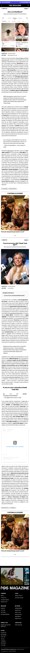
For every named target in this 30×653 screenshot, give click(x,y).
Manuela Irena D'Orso (12, 55)
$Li (4, 393)
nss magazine (18, 608)
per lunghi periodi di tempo (16, 313)
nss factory (4, 601)
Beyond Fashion (5, 614)
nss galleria (18, 614)
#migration (6, 99)
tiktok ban (4, 188)
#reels (10, 349)
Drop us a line (18, 624)
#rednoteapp (14, 101)
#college (21, 349)
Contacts (3, 597)
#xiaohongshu (12, 99)
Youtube (3, 645)
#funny (13, 349)
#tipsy (17, 349)
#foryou (19, 346)
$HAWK (25, 393)
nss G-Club (18, 612)
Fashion (3, 608)
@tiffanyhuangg (7, 96)
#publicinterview (7, 348)
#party (24, 349)
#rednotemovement (19, 98)
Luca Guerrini (11, 288)
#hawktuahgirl (11, 351)
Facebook (3, 632)
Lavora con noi (5, 599)
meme (3, 335)
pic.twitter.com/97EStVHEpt (10, 395)
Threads (3, 641)
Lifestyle (4, 53)
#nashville (21, 348)
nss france (18, 616)
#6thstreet (6, 349)
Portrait (3, 612)
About (2, 595)
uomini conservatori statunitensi (12, 377)
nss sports (18, 610)
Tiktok (2, 639)
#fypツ (13, 348)
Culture (3, 610)
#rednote (12, 98)
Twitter (3, 636)
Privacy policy (19, 595)
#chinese (5, 101)
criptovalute (5, 507)
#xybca (17, 348)
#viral (22, 346)
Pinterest (3, 643)
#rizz (25, 346)
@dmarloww (6, 346)
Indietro (4, 8)
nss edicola (18, 618)
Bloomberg (10, 150)
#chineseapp (23, 99)
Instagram (3, 634)
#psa (9, 101)
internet (13, 507)
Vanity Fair (24, 401)
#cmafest (5, 351)
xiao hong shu (12, 188)
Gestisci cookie (19, 597)
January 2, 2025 (17, 397)
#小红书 (18, 99)
